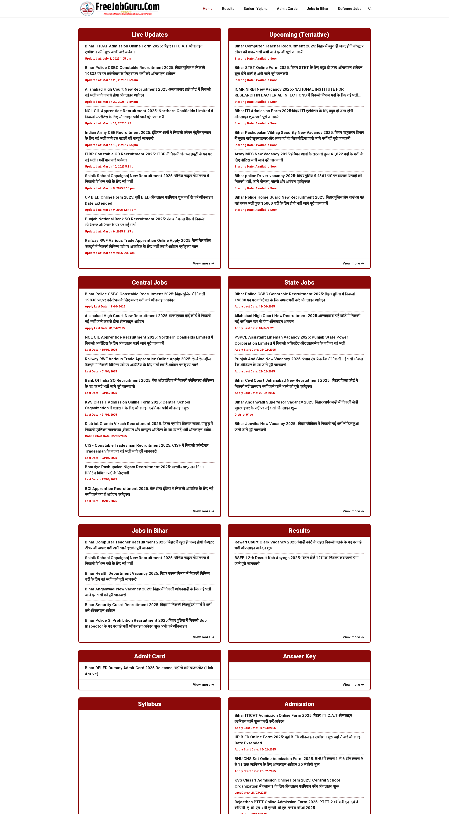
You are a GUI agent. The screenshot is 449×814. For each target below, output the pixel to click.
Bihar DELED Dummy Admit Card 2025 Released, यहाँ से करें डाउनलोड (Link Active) (149, 670)
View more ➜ (203, 263)
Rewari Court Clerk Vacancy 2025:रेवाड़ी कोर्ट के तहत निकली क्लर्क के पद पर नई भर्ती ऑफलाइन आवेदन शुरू (298, 545)
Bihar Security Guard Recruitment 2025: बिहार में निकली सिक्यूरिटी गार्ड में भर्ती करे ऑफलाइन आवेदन (148, 607)
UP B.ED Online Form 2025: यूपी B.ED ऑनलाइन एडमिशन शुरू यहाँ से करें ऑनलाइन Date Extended (149, 200)
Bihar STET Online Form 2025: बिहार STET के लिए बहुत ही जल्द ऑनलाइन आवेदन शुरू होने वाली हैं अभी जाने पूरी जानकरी (298, 70)
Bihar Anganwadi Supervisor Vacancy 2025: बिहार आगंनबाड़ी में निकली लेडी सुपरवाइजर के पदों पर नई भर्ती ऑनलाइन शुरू (296, 405)
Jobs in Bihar (318, 9)
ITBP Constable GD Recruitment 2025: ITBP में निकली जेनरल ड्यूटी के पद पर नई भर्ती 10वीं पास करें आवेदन (148, 157)
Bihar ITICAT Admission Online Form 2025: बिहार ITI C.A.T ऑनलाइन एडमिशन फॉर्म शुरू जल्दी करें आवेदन (144, 49)
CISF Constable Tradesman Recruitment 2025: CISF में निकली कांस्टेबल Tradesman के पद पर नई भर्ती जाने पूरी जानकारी (146, 448)
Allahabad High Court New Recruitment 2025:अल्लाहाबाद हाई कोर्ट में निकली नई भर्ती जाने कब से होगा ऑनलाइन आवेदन (148, 92)
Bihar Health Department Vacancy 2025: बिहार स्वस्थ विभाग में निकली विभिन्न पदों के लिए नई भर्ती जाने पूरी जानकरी (147, 576)
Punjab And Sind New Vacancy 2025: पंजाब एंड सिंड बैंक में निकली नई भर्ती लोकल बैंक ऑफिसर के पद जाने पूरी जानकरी (299, 362)
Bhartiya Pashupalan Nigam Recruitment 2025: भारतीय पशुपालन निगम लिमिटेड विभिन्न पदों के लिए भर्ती (144, 469)
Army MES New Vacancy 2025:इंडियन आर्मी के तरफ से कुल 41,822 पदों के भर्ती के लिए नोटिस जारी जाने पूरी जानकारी (299, 157)
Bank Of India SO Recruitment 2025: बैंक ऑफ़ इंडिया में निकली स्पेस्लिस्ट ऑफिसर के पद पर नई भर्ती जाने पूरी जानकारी (149, 383)
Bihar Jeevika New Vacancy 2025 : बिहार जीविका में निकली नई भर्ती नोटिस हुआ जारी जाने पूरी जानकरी (297, 426)
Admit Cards (287, 9)
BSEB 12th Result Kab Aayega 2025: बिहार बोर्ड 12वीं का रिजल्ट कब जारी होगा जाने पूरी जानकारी (296, 560)
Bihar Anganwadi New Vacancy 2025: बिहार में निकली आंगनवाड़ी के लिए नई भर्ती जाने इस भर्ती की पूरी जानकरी (148, 592)
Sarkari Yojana (256, 9)
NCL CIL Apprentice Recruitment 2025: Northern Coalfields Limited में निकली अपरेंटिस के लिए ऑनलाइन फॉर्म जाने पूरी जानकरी (149, 113)
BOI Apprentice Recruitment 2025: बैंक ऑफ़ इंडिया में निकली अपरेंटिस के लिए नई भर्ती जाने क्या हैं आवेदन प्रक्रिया (149, 491)
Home (208, 9)
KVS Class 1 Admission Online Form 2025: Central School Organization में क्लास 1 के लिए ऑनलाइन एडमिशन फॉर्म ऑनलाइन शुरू (137, 405)
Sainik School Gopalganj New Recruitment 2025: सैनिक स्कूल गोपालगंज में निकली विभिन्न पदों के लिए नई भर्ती (147, 178)
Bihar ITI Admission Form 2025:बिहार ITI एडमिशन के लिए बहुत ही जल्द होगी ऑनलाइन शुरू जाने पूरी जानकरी (294, 113)
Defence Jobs (349, 9)
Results (228, 9)
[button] (370, 9)
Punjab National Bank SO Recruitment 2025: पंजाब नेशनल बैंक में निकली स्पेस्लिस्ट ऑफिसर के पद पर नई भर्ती (145, 222)
